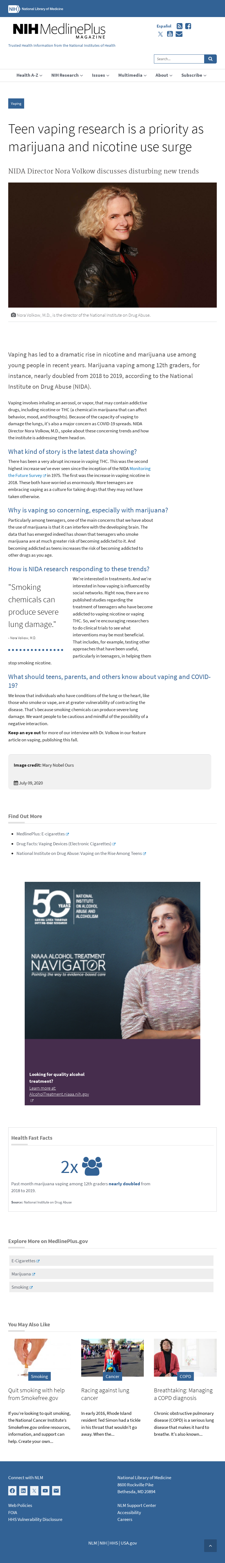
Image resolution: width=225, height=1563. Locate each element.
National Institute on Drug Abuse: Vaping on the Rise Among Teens (79, 853)
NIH (103, 1543)
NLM (92, 1543)
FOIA (12, 1512)
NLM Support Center (136, 1505)
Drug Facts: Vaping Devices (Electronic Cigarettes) (63, 844)
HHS (113, 1543)
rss (178, 26)
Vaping (16, 103)
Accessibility (129, 1512)
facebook (186, 26)
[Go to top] (210, 1545)
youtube (168, 34)
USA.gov (129, 1543)
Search (210, 58)
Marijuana (21, 1274)
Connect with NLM (25, 1477)
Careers (124, 1519)
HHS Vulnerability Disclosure (35, 1519)
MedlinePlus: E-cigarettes (40, 834)
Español (164, 26)
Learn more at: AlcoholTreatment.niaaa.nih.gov (59, 1091)
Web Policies (20, 1505)
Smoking (20, 1287)
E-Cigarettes (23, 1261)
